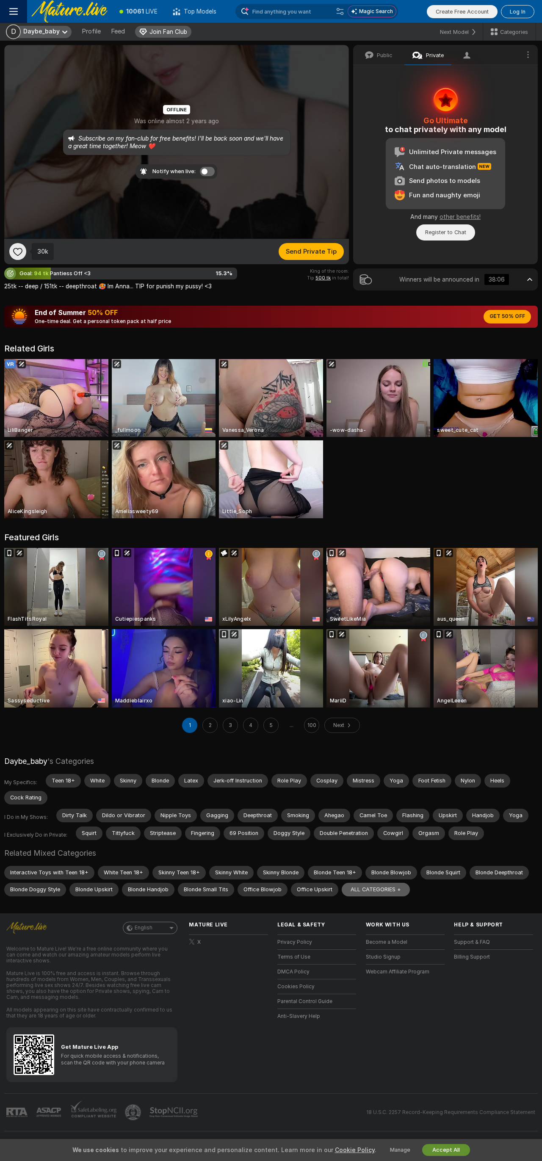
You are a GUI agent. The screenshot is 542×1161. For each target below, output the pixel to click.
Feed (118, 31)
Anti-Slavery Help (298, 1016)
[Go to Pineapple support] (134, 1112)
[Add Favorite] (17, 251)
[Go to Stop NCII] (174, 1112)
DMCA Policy (293, 972)
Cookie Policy (355, 1150)
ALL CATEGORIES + (376, 889)
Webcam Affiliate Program (397, 972)
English (143, 928)
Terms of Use (293, 957)
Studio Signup (383, 957)
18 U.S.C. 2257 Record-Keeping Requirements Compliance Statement (450, 1112)
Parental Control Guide (304, 1001)
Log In (517, 11)
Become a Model (386, 942)
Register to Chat (445, 232)
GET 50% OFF (507, 316)
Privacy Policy (294, 942)
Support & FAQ (472, 942)
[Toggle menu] (13, 11)
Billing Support (472, 957)
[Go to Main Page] (69, 11)
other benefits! (460, 216)
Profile (91, 31)
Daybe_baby (25, 761)
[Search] (340, 11)
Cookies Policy (296, 987)
